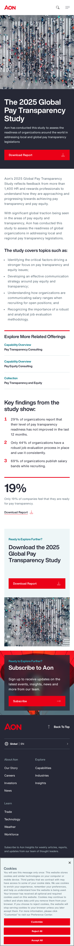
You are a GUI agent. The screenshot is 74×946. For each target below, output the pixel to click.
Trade (8, 812)
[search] (58, 7)
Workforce (11, 834)
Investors (10, 783)
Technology (12, 819)
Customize (37, 922)
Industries (42, 775)
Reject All (37, 931)
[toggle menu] (67, 7)
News (8, 790)
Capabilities (43, 768)
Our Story (11, 768)
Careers (9, 775)
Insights (40, 783)
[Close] (70, 863)
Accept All (37, 940)
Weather (10, 827)
